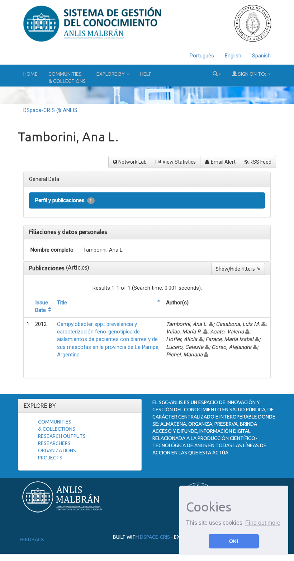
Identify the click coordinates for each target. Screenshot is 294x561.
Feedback (32, 539)
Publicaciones (47, 268)
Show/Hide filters (236, 269)
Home (30, 74)
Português (202, 55)
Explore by (111, 74)
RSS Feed (259, 162)
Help (146, 74)
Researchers (54, 443)
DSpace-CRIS (155, 537)
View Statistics (178, 162)
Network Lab (132, 162)
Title (62, 302)
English (233, 55)
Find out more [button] (262, 523)
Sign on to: (252, 74)
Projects (50, 458)
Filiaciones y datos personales (68, 232)
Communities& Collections (67, 77)
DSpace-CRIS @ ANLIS (50, 110)
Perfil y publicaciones (63, 200)
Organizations (57, 450)
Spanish (261, 55)
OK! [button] (233, 541)
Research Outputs (62, 436)
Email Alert (223, 162)
